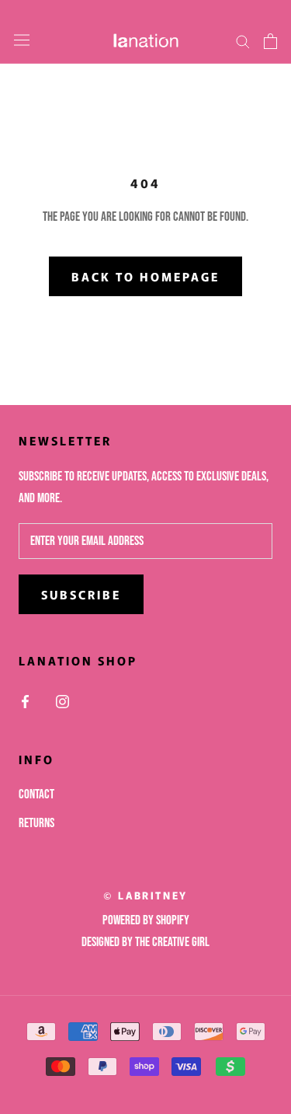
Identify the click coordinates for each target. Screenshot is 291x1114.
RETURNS (36, 823)
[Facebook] (25, 702)
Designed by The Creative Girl (145, 942)
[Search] (243, 41)
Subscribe (81, 594)
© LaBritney (145, 895)
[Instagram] (62, 702)
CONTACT (36, 794)
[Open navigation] (21, 40)
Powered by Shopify (145, 920)
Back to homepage (145, 276)
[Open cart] (270, 41)
